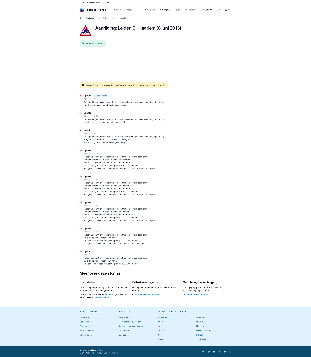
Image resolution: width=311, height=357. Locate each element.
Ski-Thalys (201, 339)
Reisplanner (150, 10)
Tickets (178, 10)
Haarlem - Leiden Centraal (147, 294)
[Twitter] (203, 351)
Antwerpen (162, 317)
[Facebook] (208, 351)
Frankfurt (200, 317)
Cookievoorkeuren (111, 353)
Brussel (160, 335)
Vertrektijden (165, 10)
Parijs (159, 326)
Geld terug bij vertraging (194, 294)
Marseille (200, 335)
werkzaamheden (93, 2)
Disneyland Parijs (204, 330)
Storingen (90, 18)
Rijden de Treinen (98, 350)
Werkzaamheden (87, 330)
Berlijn (160, 322)
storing (82, 2)
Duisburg (200, 322)
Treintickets (124, 330)
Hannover (200, 326)
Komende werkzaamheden (131, 326)
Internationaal (190, 10)
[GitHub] (230, 351)
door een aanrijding (100, 297)
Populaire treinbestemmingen (171, 312)
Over (219, 10)
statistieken (108, 294)
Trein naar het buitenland (130, 322)
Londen (160, 330)
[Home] (81, 18)
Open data (90, 353)
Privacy (99, 353)
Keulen (160, 339)
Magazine (123, 335)
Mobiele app (85, 317)
